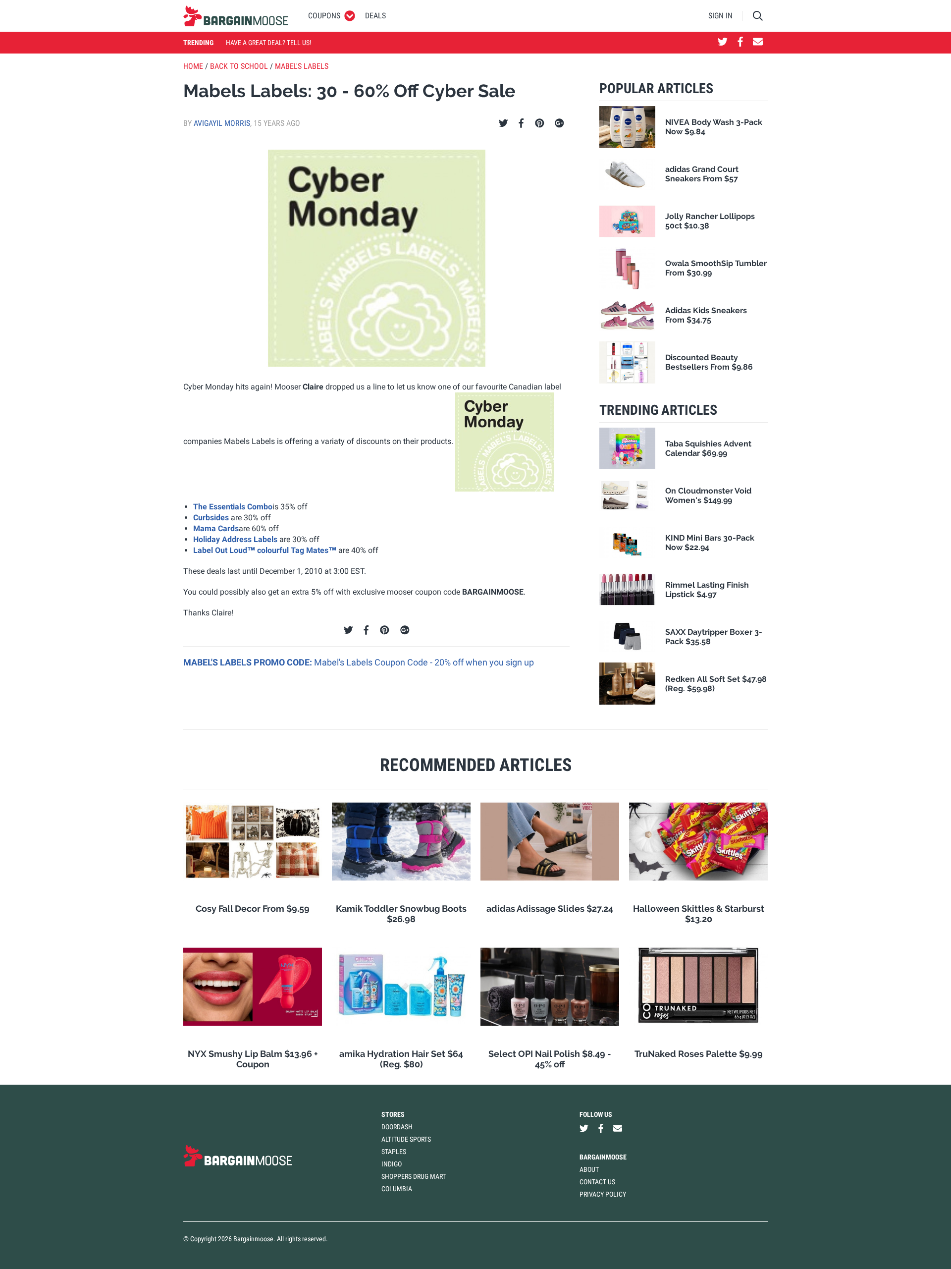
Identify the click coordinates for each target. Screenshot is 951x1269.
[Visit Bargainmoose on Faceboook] (740, 43)
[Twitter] (503, 123)
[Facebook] (521, 123)
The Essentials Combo (232, 506)
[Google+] (559, 123)
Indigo (391, 1164)
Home (193, 66)
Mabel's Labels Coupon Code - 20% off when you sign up (424, 662)
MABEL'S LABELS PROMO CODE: (248, 662)
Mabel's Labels (301, 66)
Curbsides (211, 517)
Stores (393, 1114)
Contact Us (597, 1182)
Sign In (720, 15)
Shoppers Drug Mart (413, 1176)
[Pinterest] (539, 123)
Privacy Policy (603, 1194)
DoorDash (397, 1127)
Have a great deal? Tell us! (268, 43)
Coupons (324, 15)
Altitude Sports (406, 1139)
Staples (393, 1152)
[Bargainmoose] (235, 16)
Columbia (396, 1189)
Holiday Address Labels (236, 539)
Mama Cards (216, 528)
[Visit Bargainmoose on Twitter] (723, 43)
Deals (375, 15)
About (589, 1169)
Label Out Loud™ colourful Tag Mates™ (264, 550)
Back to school (239, 66)
